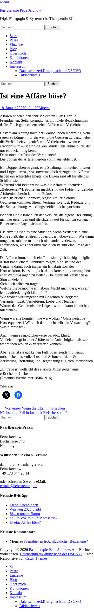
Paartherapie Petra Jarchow (20, 10)
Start (13, 36)
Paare (14, 40)
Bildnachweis (29, 75)
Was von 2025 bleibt (25, 509)
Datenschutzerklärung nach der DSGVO (50, 71)
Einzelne (16, 44)
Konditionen (19, 58)
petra (46, 108)
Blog (13, 49)
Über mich (18, 53)
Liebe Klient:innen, (24, 505)
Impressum (18, 66)
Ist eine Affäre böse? (25, 522)
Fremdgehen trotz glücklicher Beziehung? (56, 541)
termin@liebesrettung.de (18, 486)
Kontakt (16, 62)
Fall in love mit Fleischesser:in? (33, 518)
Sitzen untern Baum (25, 514)
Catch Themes (36, 558)
